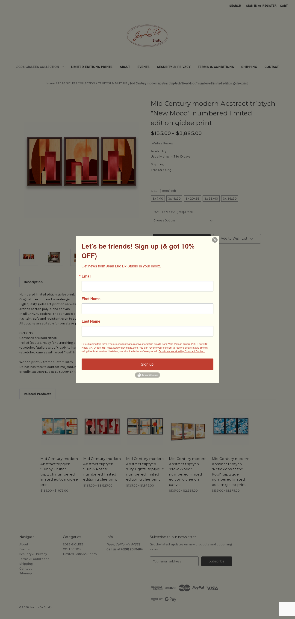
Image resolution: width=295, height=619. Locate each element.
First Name (91, 299)
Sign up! (147, 364)
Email (86, 276)
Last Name (91, 321)
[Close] (215, 240)
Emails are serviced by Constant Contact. (182, 351)
